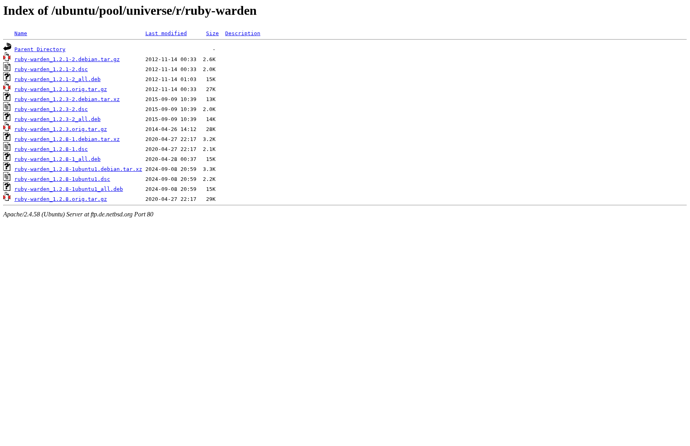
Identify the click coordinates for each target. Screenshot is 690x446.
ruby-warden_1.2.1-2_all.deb (57, 79)
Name (20, 33)
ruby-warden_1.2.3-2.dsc (51, 109)
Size (212, 33)
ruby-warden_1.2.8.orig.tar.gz (60, 199)
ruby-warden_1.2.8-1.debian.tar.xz (67, 139)
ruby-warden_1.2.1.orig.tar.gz (60, 89)
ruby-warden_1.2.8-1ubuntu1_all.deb (68, 189)
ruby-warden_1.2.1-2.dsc (51, 69)
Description (242, 33)
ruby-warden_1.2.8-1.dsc (51, 149)
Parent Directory (39, 49)
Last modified (166, 33)
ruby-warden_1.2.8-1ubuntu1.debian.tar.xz (78, 169)
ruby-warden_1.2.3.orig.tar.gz (60, 129)
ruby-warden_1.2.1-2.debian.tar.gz (67, 59)
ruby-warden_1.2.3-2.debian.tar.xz (67, 99)
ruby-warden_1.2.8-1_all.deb (57, 159)
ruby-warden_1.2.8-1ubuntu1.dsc (62, 179)
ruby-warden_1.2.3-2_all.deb (57, 119)
